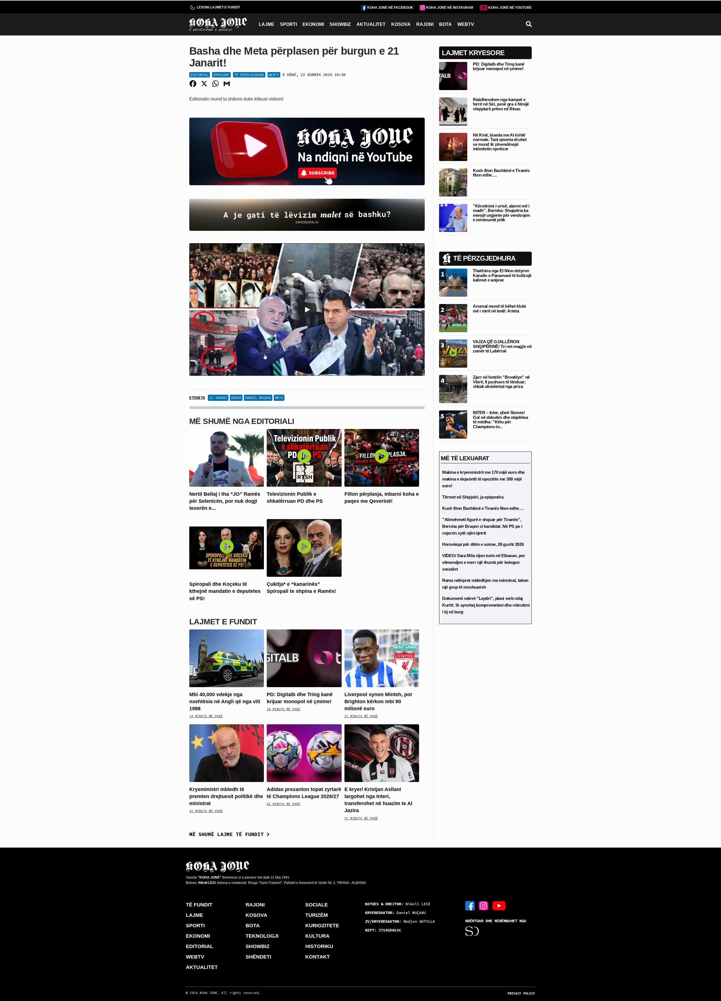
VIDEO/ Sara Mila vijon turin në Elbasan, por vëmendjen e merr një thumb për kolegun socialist (483, 562)
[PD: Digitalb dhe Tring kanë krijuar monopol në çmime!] (304, 658)
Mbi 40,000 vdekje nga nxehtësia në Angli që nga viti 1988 (224, 701)
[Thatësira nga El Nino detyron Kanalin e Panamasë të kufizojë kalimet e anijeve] (453, 282)
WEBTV (465, 24)
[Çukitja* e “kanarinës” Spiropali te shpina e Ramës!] (304, 547)
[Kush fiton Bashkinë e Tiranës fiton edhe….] (453, 182)
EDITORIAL (199, 946)
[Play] (307, 309)
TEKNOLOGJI (262, 936)
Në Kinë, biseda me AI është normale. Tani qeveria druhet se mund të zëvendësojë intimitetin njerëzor (500, 142)
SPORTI (288, 24)
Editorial (199, 75)
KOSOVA (401, 24)
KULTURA (317, 936)
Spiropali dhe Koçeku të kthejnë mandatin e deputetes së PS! (225, 591)
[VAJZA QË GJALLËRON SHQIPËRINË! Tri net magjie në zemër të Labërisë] (453, 353)
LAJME (266, 24)
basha (236, 398)
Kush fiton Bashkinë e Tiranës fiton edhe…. (501, 173)
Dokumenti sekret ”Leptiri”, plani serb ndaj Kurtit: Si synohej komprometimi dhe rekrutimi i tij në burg (486, 605)
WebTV (274, 75)
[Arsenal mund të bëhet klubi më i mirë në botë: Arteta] (453, 317)
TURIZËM (316, 915)
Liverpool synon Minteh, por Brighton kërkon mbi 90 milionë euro (378, 701)
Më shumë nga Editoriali (241, 421)
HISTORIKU (319, 946)
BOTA (445, 24)
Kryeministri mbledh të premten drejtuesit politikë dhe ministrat (226, 796)
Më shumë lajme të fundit (228, 834)
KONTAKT (317, 957)
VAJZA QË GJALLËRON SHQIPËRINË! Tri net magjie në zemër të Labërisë (502, 346)
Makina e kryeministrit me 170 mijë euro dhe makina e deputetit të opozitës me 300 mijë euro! (483, 479)
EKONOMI (313, 24)
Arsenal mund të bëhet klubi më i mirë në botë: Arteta (499, 308)
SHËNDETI (258, 957)
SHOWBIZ (340, 24)
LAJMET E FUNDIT (223, 621)
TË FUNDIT (199, 905)
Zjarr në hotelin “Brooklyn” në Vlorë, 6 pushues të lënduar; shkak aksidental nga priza (501, 382)
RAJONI (424, 24)
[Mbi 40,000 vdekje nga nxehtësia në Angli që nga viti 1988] (226, 658)
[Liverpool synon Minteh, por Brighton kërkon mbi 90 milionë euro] (381, 658)
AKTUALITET (371, 24)
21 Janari (218, 398)
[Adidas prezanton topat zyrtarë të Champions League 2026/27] (304, 752)
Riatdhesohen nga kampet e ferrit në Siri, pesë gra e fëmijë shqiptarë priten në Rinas (501, 104)
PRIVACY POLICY (521, 993)
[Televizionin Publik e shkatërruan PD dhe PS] (304, 457)
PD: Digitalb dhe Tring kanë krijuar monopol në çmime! (498, 66)
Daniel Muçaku (258, 398)
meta (279, 398)
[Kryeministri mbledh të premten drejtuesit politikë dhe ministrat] (226, 752)
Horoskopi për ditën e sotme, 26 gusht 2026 (483, 544)
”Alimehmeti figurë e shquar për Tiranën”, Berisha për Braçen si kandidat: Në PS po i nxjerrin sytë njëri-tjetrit (482, 526)
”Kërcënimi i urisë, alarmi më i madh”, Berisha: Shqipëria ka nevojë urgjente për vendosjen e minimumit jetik (501, 213)
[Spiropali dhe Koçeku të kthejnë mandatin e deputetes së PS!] (226, 547)
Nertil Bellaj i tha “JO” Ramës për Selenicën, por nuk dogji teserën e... (224, 501)
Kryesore (221, 75)
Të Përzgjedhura (249, 75)
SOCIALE (316, 905)
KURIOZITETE (322, 925)
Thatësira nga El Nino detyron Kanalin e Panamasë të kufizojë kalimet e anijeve (502, 275)
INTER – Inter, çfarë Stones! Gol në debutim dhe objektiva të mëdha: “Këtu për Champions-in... (500, 419)
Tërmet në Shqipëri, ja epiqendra (472, 497)
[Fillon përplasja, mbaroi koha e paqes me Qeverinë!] (381, 457)
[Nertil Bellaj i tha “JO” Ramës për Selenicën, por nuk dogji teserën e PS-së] (226, 457)
